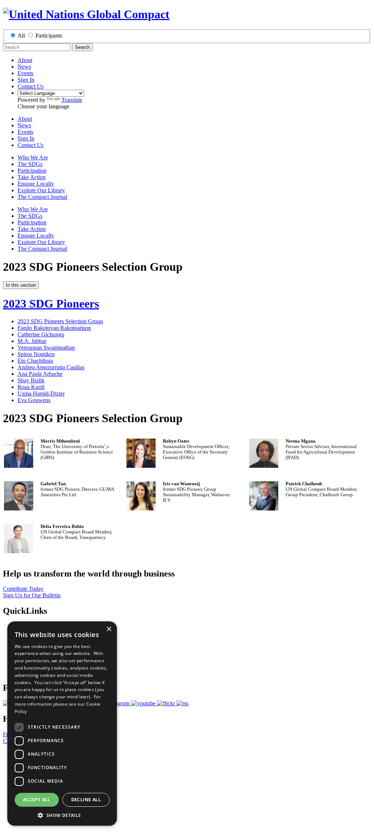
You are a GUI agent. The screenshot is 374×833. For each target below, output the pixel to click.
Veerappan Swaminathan (46, 347)
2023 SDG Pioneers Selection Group (60, 321)
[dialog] (62, 723)
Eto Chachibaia (35, 361)
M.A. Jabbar (32, 341)
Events (25, 73)
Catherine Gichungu (41, 334)
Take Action (32, 177)
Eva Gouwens (34, 400)
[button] (62, 814)
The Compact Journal (42, 197)
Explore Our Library (41, 190)
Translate (71, 100)
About (25, 60)
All (21, 35)
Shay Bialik (31, 380)
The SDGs (30, 164)
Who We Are (33, 157)
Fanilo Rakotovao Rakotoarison (54, 328)
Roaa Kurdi (31, 387)
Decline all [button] (86, 800)
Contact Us (30, 86)
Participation (32, 170)
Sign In (26, 80)
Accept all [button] (36, 800)
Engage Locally (36, 184)
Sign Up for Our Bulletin (32, 595)
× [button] (108, 629)
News (24, 66)
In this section (21, 285)
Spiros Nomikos (36, 354)
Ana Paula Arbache (40, 374)
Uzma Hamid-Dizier (41, 393)
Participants (48, 35)
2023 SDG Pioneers (51, 303)
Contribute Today (23, 589)
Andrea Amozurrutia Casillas (51, 367)
